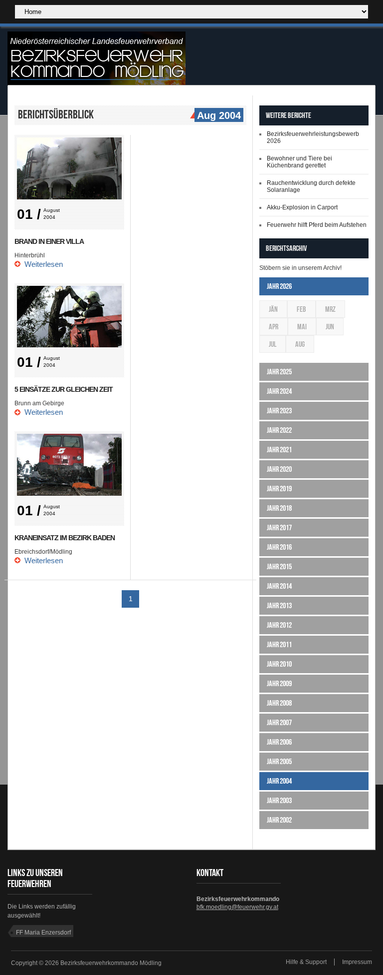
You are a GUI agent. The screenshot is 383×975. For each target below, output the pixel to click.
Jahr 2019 (279, 488)
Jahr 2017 (279, 527)
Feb (301, 309)
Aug (300, 344)
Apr (273, 326)
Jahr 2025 (279, 371)
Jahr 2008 (279, 703)
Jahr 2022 (279, 430)
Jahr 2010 (279, 664)
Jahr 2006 (279, 742)
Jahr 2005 (279, 761)
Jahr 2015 (279, 566)
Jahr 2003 (279, 800)
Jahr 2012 (279, 625)
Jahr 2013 (279, 605)
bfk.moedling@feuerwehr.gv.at (237, 907)
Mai (302, 326)
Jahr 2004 (279, 781)
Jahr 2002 (279, 820)
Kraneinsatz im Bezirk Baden (64, 538)
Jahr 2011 (279, 644)
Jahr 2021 (279, 449)
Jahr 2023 (279, 410)
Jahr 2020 (279, 469)
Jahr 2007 (279, 722)
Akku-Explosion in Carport (302, 207)
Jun (330, 326)
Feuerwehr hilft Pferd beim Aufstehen (317, 224)
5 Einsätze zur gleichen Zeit (63, 389)
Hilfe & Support (306, 962)
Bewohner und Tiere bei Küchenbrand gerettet (299, 162)
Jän (273, 309)
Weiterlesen (43, 264)
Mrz (330, 309)
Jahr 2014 (279, 586)
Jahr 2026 (279, 286)
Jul (272, 344)
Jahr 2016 (279, 547)
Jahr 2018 (279, 508)
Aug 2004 (219, 115)
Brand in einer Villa (49, 241)
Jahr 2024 (279, 391)
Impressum (357, 962)
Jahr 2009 (279, 683)
